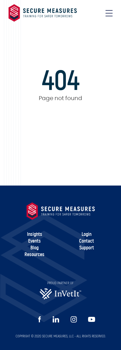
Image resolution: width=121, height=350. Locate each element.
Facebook (39, 319)
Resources (34, 254)
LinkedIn (55, 319)
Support (86, 247)
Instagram (74, 319)
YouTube (91, 319)
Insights (34, 234)
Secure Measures (42, 13)
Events (34, 241)
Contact (86, 241)
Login (86, 234)
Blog (34, 247)
